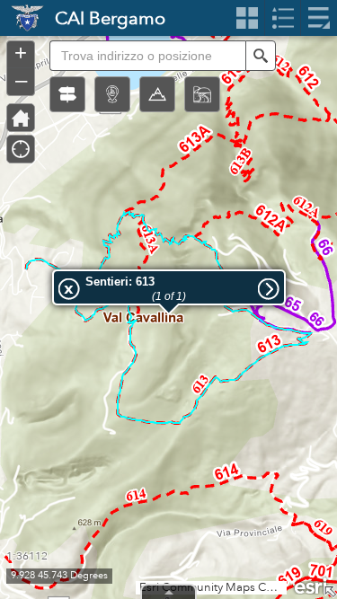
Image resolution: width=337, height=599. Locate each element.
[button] (67, 94)
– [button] (21, 80)
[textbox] (147, 55)
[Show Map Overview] (330, 592)
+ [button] (20, 53)
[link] (22, 17)
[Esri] (312, 585)
